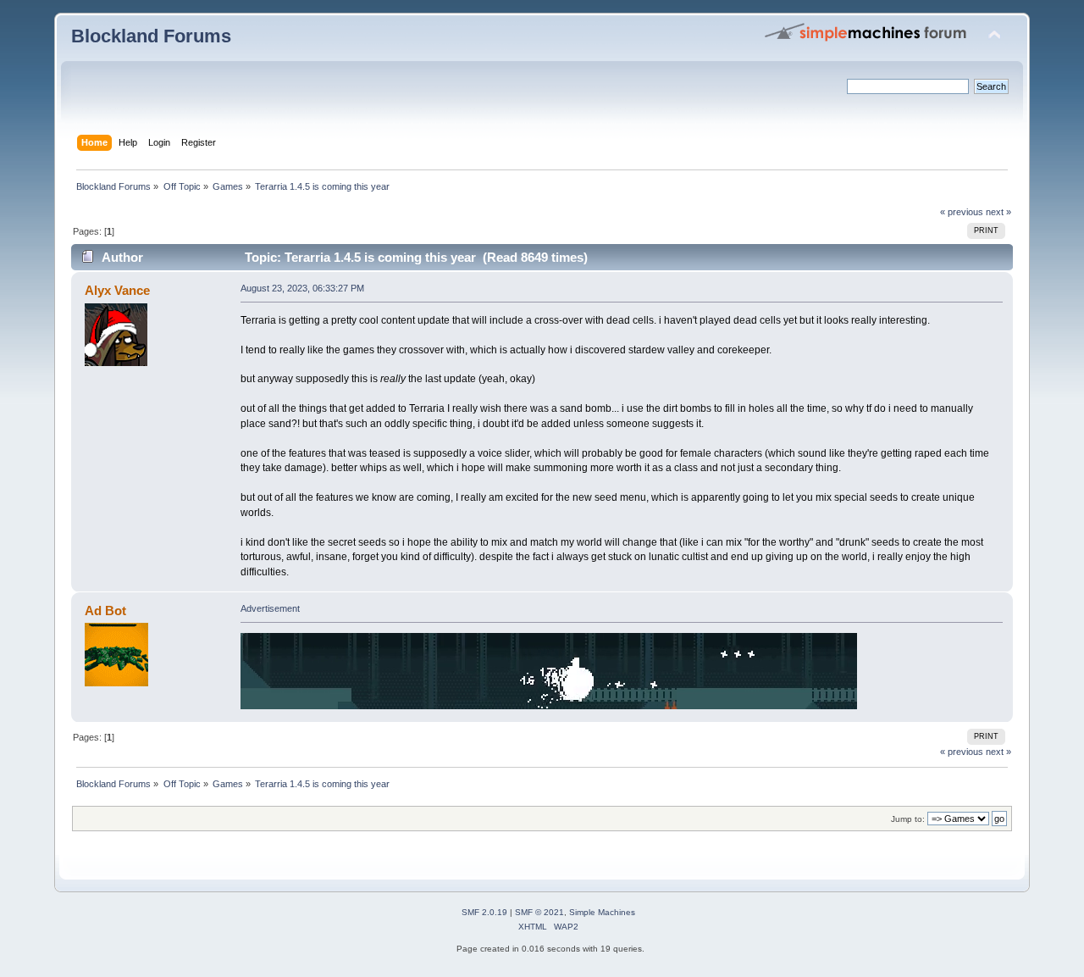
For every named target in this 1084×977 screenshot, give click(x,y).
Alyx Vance (117, 290)
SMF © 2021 (539, 912)
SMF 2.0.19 (484, 912)
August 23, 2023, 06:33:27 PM (302, 288)
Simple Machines (602, 912)
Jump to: (908, 819)
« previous (961, 212)
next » (998, 212)
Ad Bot (105, 610)
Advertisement (270, 608)
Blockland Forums (151, 36)
